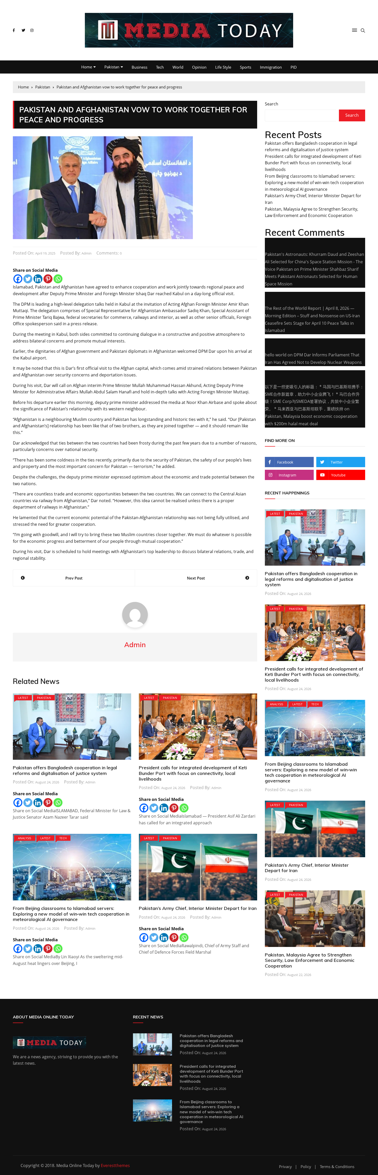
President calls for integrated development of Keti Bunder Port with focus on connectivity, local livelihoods (193, 773)
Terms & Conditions (337, 1167)
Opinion (199, 67)
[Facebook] (17, 278)
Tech (160, 67)
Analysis (24, 838)
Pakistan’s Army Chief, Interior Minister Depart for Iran (198, 908)
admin (87, 253)
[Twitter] (27, 278)
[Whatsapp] (57, 278)
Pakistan (111, 66)
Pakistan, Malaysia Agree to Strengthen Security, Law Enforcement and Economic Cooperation (309, 960)
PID (294, 67)
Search (271, 104)
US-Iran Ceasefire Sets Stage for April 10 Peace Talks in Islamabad (312, 323)
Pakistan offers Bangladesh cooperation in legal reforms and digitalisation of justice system (65, 770)
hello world (275, 355)
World (178, 67)
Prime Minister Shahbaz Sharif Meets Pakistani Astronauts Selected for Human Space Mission (311, 276)
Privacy (285, 1167)
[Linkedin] (37, 278)
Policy (306, 1167)
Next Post (196, 578)
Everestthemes (115, 1165)
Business (139, 67)
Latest (23, 698)
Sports (245, 67)
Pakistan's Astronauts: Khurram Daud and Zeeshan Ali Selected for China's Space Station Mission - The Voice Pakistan (314, 261)
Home (86, 66)
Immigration (271, 67)
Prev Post (74, 578)
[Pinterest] (47, 278)
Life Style (223, 67)
